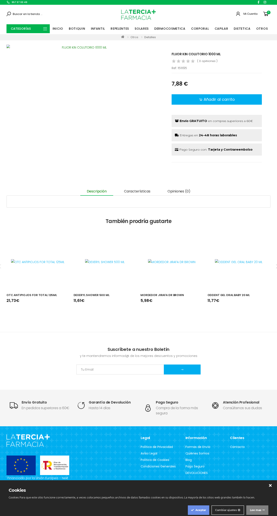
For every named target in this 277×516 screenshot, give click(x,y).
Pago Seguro (195, 466)
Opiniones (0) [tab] (178, 191)
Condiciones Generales (158, 466)
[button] (267, 14)
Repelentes (120, 28)
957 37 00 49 (19, 2)
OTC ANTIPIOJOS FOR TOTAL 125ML (31, 295)
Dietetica (242, 28)
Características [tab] (137, 191)
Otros (262, 28)
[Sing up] (182, 369)
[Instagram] (265, 2)
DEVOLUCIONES (196, 473)
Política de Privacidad (157, 447)
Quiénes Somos (197, 453)
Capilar (221, 28)
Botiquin (77, 28)
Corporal (200, 28)
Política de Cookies (155, 460)
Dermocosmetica (169, 28)
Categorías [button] (21, 28)
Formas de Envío (197, 447)
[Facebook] (258, 2)
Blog (188, 460)
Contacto (237, 447)
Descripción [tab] (97, 191)
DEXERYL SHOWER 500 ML (92, 295)
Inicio (58, 28)
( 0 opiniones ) (207, 61)
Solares (142, 28)
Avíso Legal (149, 453)
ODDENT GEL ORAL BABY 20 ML (229, 295)
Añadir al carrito (219, 99)
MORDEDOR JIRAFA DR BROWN (162, 295)
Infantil (98, 28)
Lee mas (255, 510)
